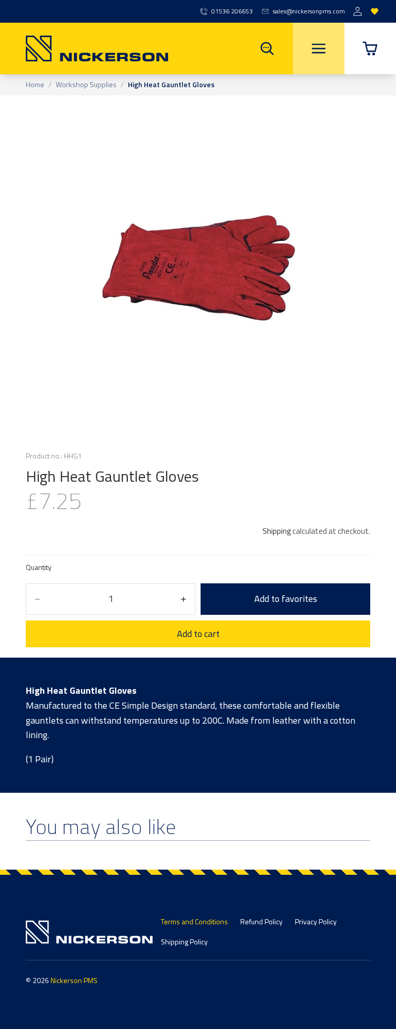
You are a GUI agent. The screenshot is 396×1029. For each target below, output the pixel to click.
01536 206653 (232, 11)
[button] (370, 48)
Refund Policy (261, 921)
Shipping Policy (184, 941)
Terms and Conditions (194, 921)
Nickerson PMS (74, 980)
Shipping (276, 531)
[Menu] (318, 48)
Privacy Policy (316, 921)
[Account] (357, 11)
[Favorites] (374, 11)
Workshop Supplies (86, 84)
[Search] (267, 48)
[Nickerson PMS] (84, 48)
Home (35, 84)
